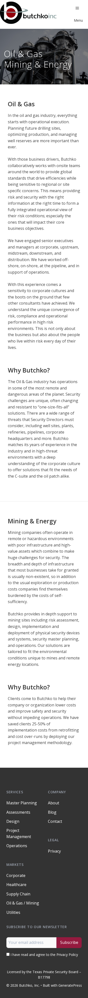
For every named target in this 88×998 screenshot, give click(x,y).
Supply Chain (18, 894)
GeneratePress (70, 985)
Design (12, 821)
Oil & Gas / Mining (22, 903)
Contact (55, 821)
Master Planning (21, 803)
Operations (16, 845)
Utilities (13, 912)
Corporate (15, 875)
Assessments (18, 812)
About (53, 803)
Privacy (54, 851)
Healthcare (16, 884)
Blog (52, 812)
